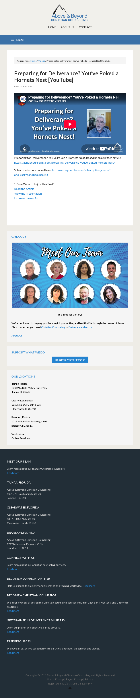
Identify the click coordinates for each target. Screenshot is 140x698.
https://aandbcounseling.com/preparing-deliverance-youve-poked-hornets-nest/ (64, 162)
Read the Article (24, 188)
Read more (13, 472)
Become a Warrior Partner (70, 359)
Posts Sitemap (55, 679)
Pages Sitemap (74, 679)
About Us (16, 335)
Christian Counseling (53, 327)
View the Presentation (28, 193)
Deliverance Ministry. (80, 327)
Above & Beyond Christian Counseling (70, 13)
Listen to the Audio (26, 198)
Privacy (89, 679)
